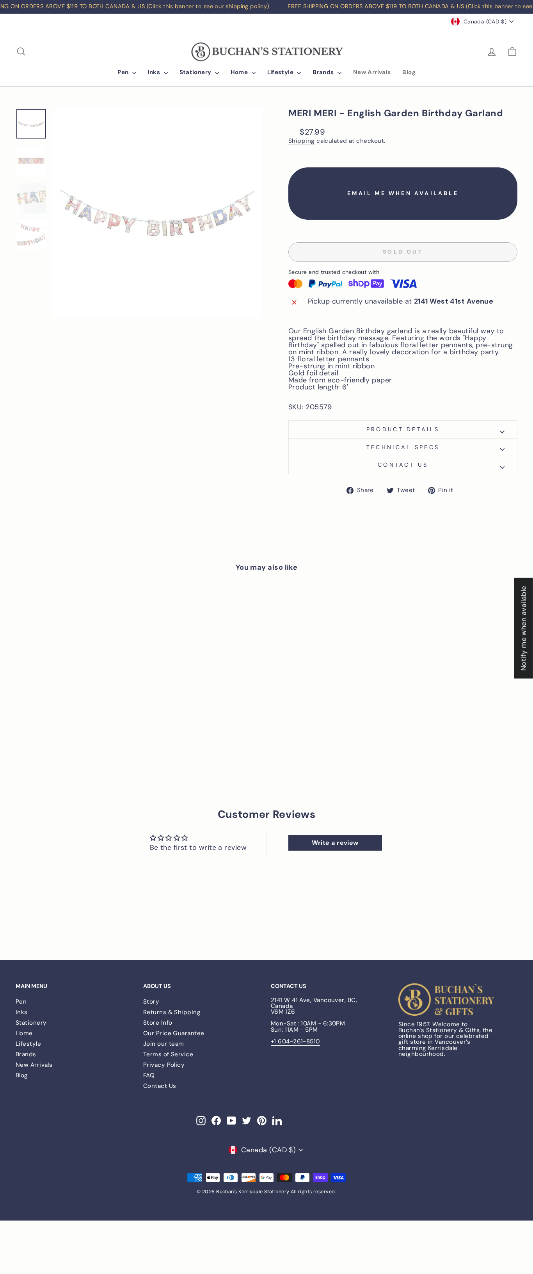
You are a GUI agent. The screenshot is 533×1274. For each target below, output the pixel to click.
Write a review (335, 843)
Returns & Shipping (172, 1012)
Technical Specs (403, 447)
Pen (123, 72)
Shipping (301, 141)
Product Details (403, 429)
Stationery (196, 72)
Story (151, 1002)
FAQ (149, 1075)
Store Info (157, 1023)
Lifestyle (281, 72)
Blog (409, 72)
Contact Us (159, 1086)
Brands (324, 72)
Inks (155, 72)
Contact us (403, 464)
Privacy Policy (164, 1065)
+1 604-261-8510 (295, 1041)
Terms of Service (168, 1054)
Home (240, 72)
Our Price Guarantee (173, 1033)
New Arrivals (372, 72)
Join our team (163, 1044)
